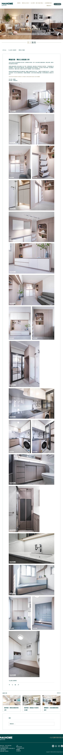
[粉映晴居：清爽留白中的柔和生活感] (31, 700)
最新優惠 (18, 749)
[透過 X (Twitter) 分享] (12, 684)
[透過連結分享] (18, 684)
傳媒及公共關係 (22, 50)
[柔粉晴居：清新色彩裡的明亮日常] (11, 700)
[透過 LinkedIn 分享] (15, 684)
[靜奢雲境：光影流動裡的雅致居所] (51, 700)
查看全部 (58, 692)
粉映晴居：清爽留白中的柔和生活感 (31, 709)
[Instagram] (59, 746)
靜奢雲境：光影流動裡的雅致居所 (51, 709)
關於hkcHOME (19, 746)
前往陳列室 (18, 750)
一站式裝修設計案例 (20, 748)
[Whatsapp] (56, 746)
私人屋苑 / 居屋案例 (12, 50)
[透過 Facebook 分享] (9, 684)
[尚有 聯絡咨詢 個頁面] (51, 5)
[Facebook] (62, 746)
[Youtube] (53, 746)
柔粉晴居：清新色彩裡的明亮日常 (11, 709)
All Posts (4, 50)
